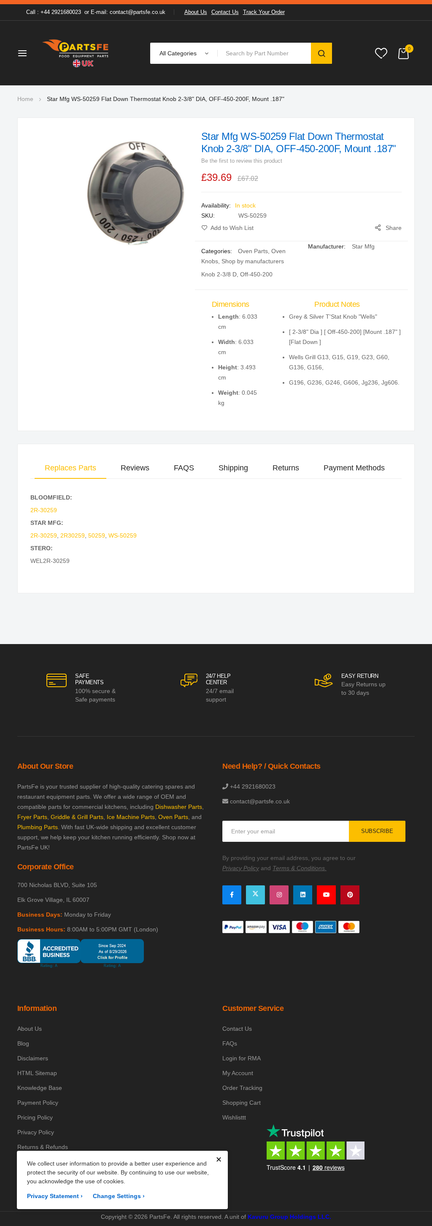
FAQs (229, 1043)
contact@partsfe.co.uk (260, 801)
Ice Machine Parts (131, 817)
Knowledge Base (39, 1087)
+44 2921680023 (252, 786)
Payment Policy (37, 1102)
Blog (23, 1043)
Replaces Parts (70, 468)
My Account (237, 1073)
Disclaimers (32, 1058)
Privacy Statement (55, 1196)
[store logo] (76, 53)
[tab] (70, 468)
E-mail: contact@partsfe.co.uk (128, 12)
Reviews (135, 468)
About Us (195, 12)
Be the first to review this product (241, 161)
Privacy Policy (35, 1132)
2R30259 (72, 535)
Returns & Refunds (42, 1147)
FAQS (184, 468)
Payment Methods (354, 468)
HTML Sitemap (37, 1073)
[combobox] (266, 53)
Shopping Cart (241, 1102)
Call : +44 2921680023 (53, 12)
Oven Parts (253, 251)
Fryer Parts (32, 817)
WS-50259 (122, 535)
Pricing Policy (35, 1117)
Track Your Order (264, 12)
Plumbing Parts (37, 827)
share (394, 227)
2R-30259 (43, 510)
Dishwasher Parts (178, 806)
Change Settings (119, 1196)
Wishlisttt (234, 1117)
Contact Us (225, 12)
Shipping (233, 468)
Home (25, 99)
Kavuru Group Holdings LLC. (289, 1216)
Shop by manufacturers (252, 261)
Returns (286, 468)
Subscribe (377, 831)
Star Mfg (363, 246)
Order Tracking (242, 1087)
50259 (96, 535)
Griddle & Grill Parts (77, 817)
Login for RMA (241, 1058)
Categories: (217, 251)
